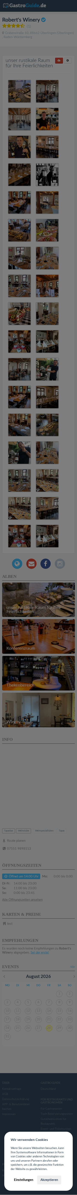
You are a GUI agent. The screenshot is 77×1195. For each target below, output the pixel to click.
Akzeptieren (49, 1180)
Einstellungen (23, 1180)
